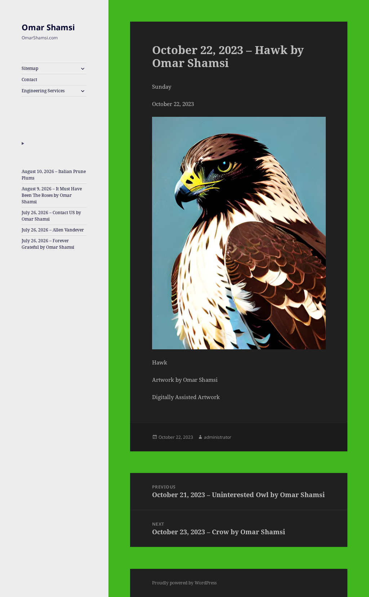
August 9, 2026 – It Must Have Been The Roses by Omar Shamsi (52, 195)
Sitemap (30, 68)
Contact (29, 79)
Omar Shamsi (48, 27)
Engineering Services (43, 91)
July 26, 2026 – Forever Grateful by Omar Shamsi (48, 244)
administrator (217, 437)
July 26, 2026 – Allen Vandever (53, 230)
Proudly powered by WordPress (184, 583)
